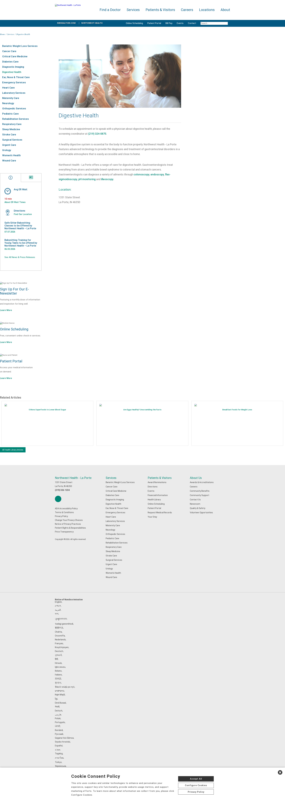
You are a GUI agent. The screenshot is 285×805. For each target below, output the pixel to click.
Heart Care (8, 87)
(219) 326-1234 (62, 490)
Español (58, 745)
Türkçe (58, 762)
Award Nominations (157, 482)
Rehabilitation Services (15, 118)
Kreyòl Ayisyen (62, 647)
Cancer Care (9, 51)
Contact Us (195, 499)
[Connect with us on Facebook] (58, 499)
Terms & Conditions (64, 512)
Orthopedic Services (14, 108)
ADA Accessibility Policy (66, 508)
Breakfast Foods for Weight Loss (237, 410)
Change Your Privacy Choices (69, 520)
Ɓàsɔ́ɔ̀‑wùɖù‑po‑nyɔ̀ (65, 687)
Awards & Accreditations (202, 482)
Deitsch (58, 710)
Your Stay (152, 517)
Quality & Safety (197, 508)
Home (2, 34)
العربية (58, 610)
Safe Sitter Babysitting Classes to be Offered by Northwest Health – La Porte (20, 225)
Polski (58, 718)
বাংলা (56, 613)
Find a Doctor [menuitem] (110, 10)
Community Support (199, 495)
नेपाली (57, 706)
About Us (196, 478)
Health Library (154, 499)
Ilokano (58, 671)
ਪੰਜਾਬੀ (57, 726)
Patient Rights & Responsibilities (70, 528)
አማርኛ (58, 606)
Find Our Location (23, 214)
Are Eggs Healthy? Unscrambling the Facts (142, 410)
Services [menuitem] (133, 10)
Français (59, 643)
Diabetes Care (10, 61)
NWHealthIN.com (66, 23)
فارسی (58, 714)
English (58, 602)
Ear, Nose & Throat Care (16, 77)
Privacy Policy (61, 516)
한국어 (58, 683)
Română (59, 730)
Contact (192, 23)
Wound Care (9, 160)
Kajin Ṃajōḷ (60, 694)
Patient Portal (154, 23)
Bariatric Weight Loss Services (20, 45)
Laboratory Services (13, 92)
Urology (6, 150)
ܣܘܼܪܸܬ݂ (57, 749)
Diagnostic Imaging (13, 66)
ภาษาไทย (59, 758)
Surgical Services (12, 139)
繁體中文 (59, 627)
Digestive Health (11, 72)
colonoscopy (141, 174)
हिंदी (56, 659)
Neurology (8, 103)
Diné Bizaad (60, 703)
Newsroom (195, 504)
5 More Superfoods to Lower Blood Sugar (47, 410)
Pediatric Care (10, 113)
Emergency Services (14, 82)
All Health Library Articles (12, 450)
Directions (152, 486)
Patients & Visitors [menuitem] (160, 10)
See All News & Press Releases (19, 257)
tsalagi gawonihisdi (64, 624)
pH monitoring (87, 179)
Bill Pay (169, 23)
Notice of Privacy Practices (68, 524)
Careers (193, 486)
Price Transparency (64, 532)
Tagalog (59, 753)
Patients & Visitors (160, 478)
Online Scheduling (134, 23)
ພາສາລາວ (59, 691)
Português (60, 722)
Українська (60, 766)
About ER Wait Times (15, 202)
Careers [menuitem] (187, 10)
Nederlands (60, 639)
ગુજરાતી (58, 655)
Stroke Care (9, 134)
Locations (207, 10)
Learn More (6, 310)
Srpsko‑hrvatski (62, 742)
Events (180, 23)
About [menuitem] (225, 10)
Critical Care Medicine (14, 56)
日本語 (58, 678)
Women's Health (11, 155)
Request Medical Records (160, 512)
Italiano (58, 674)
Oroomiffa (60, 636)
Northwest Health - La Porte (73, 478)
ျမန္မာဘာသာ (61, 618)
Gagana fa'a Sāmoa (64, 738)
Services (10, 34)
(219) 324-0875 (97, 133)
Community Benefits (199, 491)
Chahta (58, 632)
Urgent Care (9, 144)
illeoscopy (107, 179)
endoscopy (157, 174)
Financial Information (158, 495)
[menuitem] (214, 23)
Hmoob (58, 663)
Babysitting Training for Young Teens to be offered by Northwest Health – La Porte (20, 243)
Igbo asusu (60, 667)
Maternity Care (10, 98)
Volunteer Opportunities (201, 512)
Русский (59, 734)
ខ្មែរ (56, 699)
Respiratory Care (12, 124)
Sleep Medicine (11, 129)
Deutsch (59, 651)
